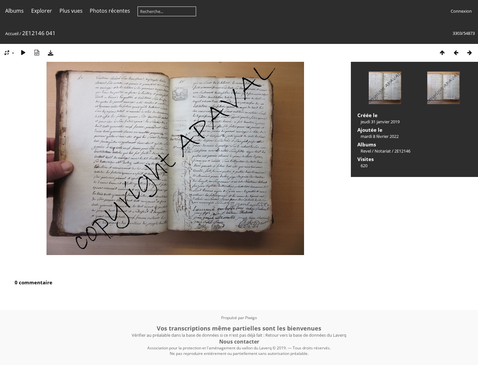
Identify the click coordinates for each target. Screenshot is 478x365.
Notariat (383, 151)
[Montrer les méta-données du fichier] (37, 52)
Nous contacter (239, 341)
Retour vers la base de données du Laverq (305, 335)
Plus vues (71, 10)
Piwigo (251, 317)
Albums (14, 10)
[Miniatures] (442, 52)
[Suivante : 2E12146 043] (469, 52)
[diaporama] (23, 52)
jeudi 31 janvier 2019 (380, 122)
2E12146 (402, 151)
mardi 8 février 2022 (380, 136)
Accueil (12, 33)
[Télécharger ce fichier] (50, 52)
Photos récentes (110, 10)
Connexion (461, 11)
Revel (366, 151)
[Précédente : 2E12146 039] (456, 52)
